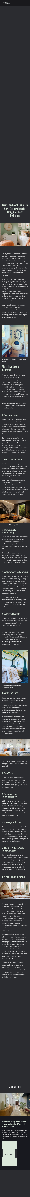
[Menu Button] (25, 2)
